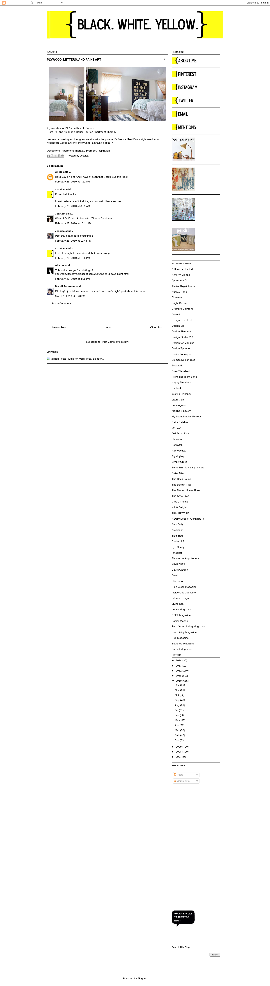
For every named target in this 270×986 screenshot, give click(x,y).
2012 (179, 670)
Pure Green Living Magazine (188, 626)
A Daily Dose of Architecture (188, 518)
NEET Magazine (181, 615)
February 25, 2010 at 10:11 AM (73, 223)
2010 (179, 680)
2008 (179, 751)
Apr (177, 725)
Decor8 (176, 314)
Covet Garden (180, 569)
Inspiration (104, 150)
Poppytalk (177, 444)
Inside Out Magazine (184, 592)
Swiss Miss (178, 473)
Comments (183, 780)
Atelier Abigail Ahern (183, 286)
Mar (177, 730)
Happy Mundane (181, 382)
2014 (179, 660)
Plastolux (177, 439)
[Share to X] (55, 156)
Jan (177, 740)
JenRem (60, 213)
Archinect (177, 529)
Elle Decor (178, 581)
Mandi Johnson (65, 286)
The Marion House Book (186, 490)
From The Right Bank (184, 376)
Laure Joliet (178, 399)
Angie (58, 171)
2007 (179, 756)
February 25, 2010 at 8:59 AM (72, 206)
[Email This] (48, 156)
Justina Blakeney (181, 393)
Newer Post (59, 327)
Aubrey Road (179, 291)
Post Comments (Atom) (115, 341)
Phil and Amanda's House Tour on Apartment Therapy (85, 131)
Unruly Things (180, 501)
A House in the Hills (183, 269)
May (178, 720)
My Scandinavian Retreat (186, 416)
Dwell (175, 575)
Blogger (142, 978)
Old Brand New (180, 433)
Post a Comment (61, 303)
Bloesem (177, 297)
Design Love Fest (182, 320)
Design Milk (178, 325)
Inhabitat (177, 552)
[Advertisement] (186, 846)
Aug (177, 705)
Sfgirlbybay (178, 456)
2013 (179, 665)
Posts (179, 774)
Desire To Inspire (181, 354)
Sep (177, 700)
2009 (179, 746)
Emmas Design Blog (183, 359)
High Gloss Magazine (184, 586)
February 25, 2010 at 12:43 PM (73, 240)
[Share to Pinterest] (62, 156)
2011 (179, 675)
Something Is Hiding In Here (188, 467)
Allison (59, 265)
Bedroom (91, 150)
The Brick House (181, 478)
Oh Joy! (176, 427)
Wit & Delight (179, 507)
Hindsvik (176, 388)
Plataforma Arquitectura (185, 558)
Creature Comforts (182, 308)
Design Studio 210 (182, 337)
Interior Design (180, 598)
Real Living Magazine (184, 632)
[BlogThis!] (52, 156)
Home (108, 327)
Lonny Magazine (181, 609)
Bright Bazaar (180, 303)
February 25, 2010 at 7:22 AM (72, 181)
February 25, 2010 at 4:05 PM (72, 278)
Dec (177, 684)
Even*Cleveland (181, 371)
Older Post (156, 327)
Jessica (60, 189)
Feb (177, 735)
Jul (177, 710)
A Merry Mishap (181, 274)
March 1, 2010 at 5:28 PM (70, 296)
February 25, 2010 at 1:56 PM (72, 257)
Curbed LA (178, 541)
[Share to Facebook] (59, 156)
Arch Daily (177, 524)
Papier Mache (180, 620)
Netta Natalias (180, 422)
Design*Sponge (181, 348)
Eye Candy (178, 547)
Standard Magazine (183, 643)
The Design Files (181, 484)
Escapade (177, 365)
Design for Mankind (183, 342)
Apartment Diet (180, 280)
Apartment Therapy (73, 150)
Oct (177, 695)
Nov (177, 690)
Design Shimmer (181, 331)
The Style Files (180, 495)
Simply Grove (179, 461)
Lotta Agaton (179, 405)
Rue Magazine (180, 637)
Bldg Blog (177, 535)
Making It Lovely (181, 410)
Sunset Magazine (182, 649)
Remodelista (179, 450)
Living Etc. (178, 603)
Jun (177, 715)
